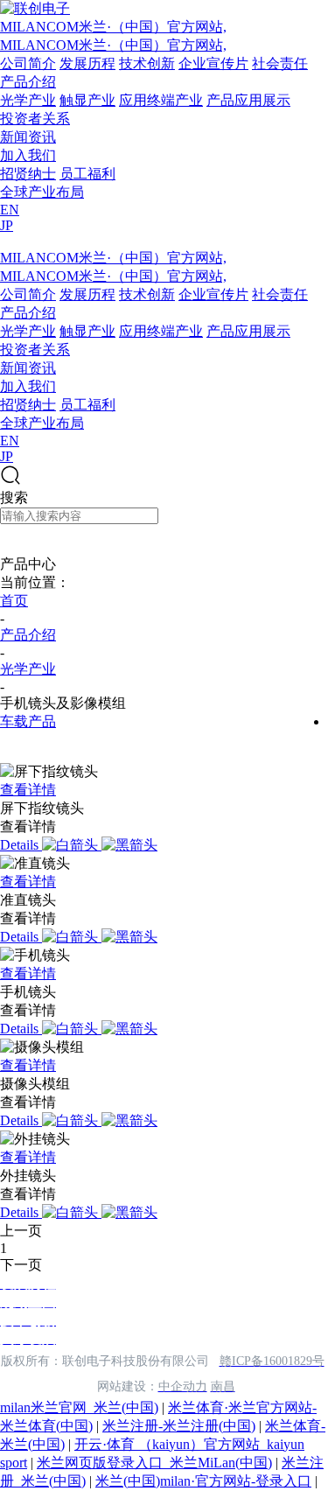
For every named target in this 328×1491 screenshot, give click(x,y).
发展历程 (87, 63)
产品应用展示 (248, 100)
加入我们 (28, 155)
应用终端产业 (161, 100)
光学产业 (28, 100)
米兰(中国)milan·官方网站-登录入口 (203, 1481)
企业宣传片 (213, 63)
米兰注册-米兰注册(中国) (178, 1425)
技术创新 (147, 63)
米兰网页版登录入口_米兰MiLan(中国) (154, 1462)
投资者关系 (35, 118)
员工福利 (87, 173)
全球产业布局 (42, 192)
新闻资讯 (28, 137)
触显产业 (87, 100)
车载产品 (28, 721)
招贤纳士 (28, 173)
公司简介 (28, 63)
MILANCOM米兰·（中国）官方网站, (113, 26)
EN (9, 209)
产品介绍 (28, 81)
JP (6, 225)
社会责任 (280, 63)
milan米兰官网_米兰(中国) (79, 1407)
